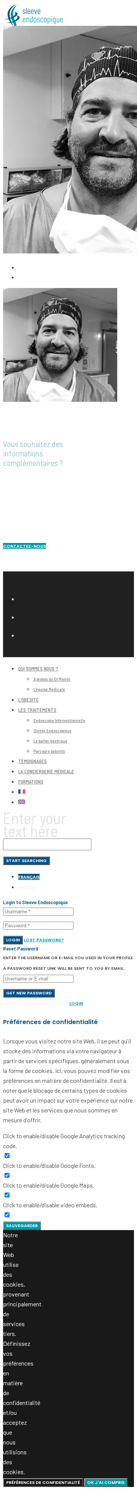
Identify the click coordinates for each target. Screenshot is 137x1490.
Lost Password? (44, 940)
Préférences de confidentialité (43, 1482)
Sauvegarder (22, 1226)
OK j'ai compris (105, 1482)
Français (29, 877)
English (27, 887)
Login (13, 940)
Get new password (29, 993)
